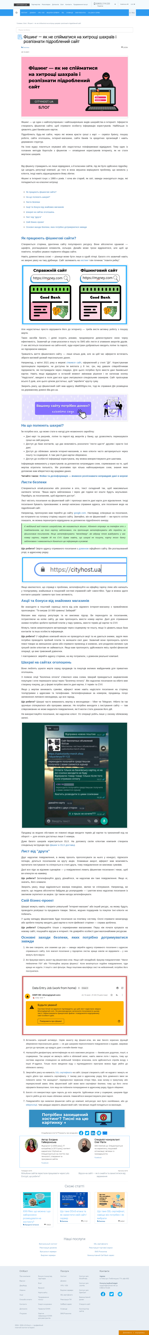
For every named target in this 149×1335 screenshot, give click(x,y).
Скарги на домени (45, 1304)
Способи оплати (26, 1299)
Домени (33, 13)
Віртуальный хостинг (48, 1244)
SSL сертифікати (101, 1244)
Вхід (133, 13)
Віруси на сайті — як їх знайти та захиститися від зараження (102, 1175)
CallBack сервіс (94, 13)
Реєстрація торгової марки (101, 1248)
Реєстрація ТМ (65, 1299)
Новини (22, 1290)
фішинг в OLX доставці (62, 845)
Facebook (45, 1163)
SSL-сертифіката (63, 1072)
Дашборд (23, 1285)
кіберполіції (31, 1105)
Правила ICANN (44, 1309)
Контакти (68, 4)
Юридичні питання (32, 1225)
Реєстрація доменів (48, 1248)
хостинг (84, 260)
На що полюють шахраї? (38, 197)
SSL (63, 13)
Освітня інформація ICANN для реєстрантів (45, 1316)
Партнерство (35, 4)
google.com (80, 513)
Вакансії (41, 1288)
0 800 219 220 (105, 1288)
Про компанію (25, 1276)
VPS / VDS (41, 13)
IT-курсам (23, 1313)
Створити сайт (84, 1304)
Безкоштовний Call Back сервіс (101, 1255)
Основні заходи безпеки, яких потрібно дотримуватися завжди (56, 227)
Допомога (55, 4)
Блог (62, 4)
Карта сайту (42, 1292)
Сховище (69, 13)
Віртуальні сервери (48, 1251)
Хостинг (24, 13)
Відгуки (22, 1281)
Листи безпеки (33, 202)
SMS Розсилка (80, 13)
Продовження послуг (80, 4)
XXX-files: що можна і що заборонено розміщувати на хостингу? (37, 1216)
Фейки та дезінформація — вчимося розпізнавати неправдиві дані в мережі (83, 476)
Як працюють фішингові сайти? (41, 192)
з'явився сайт (73, 362)
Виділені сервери (53, 13)
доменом (84, 548)
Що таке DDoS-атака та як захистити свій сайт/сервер (73, 1215)
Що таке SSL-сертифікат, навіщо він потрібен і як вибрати (111, 1215)
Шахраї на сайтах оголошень (40, 212)
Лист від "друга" (33, 217)
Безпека (26, 47)
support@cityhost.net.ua (109, 1285)
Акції (21, 1295)
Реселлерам (46, 4)
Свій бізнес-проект (35, 222)
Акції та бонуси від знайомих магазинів (45, 207)
